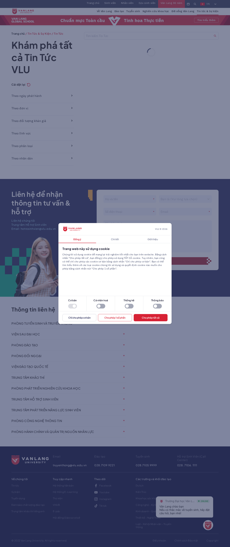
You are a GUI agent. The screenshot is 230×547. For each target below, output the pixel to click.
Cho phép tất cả (150, 317)
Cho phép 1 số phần (114, 317)
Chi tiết (115, 239)
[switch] (72, 306)
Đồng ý (77, 239)
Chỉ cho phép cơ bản (79, 317)
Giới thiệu (152, 239)
